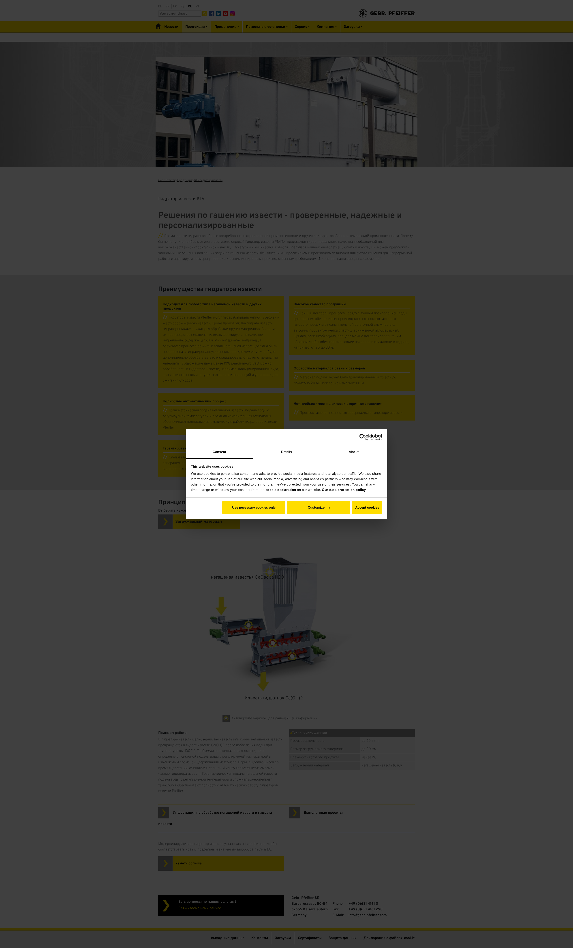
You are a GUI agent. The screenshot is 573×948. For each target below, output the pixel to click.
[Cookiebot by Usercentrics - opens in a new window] (362, 437)
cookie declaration (280, 490)
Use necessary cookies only (254, 507)
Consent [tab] (219, 452)
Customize (316, 507)
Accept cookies (367, 507)
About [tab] (354, 452)
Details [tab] (286, 452)
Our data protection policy (344, 490)
